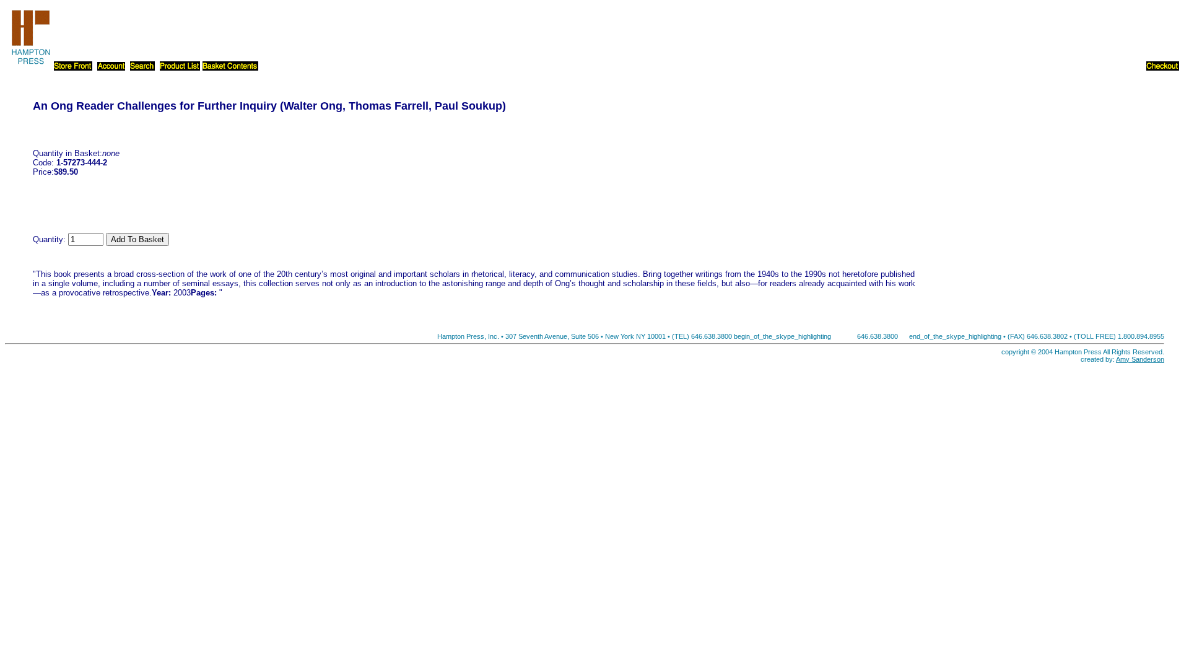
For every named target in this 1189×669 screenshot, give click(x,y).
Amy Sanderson (1140, 359)
